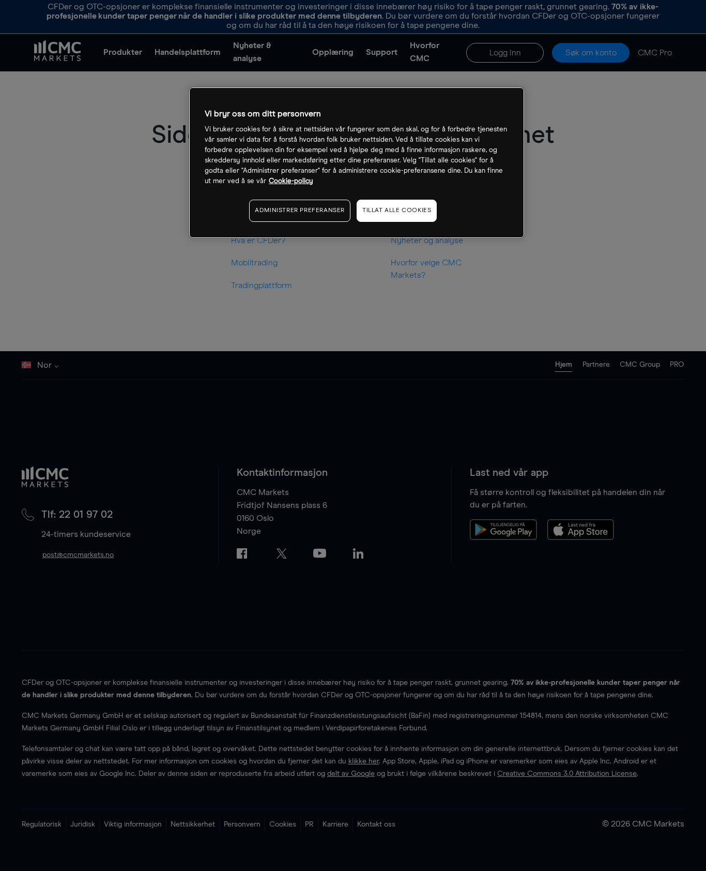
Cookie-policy (291, 181)
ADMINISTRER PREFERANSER (300, 211)
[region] (357, 162)
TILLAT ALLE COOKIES (396, 211)
